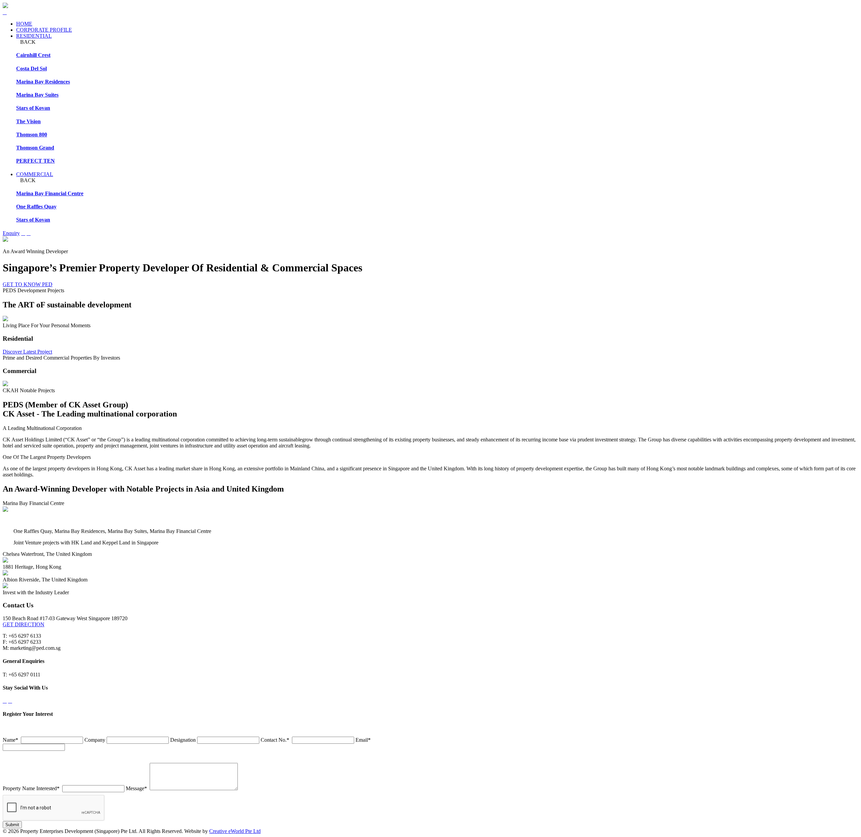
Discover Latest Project (27, 352)
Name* (10, 740)
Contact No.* (275, 740)
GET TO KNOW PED (27, 284)
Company (94, 740)
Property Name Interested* (31, 788)
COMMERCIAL (34, 174)
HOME (24, 24)
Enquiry (11, 233)
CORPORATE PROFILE (44, 30)
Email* (363, 740)
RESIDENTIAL (34, 36)
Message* (136, 788)
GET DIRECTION (23, 624)
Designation (183, 740)
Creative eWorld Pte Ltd (235, 831)
